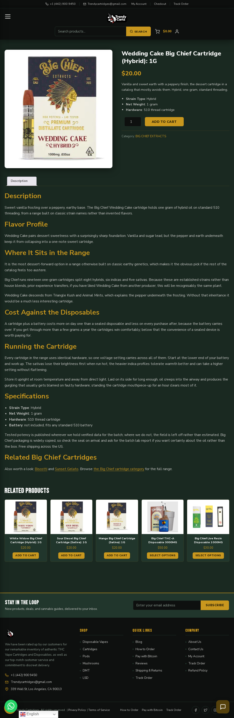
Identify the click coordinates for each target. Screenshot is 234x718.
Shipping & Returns (149, 670)
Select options (163, 555)
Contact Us (195, 649)
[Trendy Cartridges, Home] (117, 18)
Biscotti (41, 468)
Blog (139, 642)
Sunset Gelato (66, 468)
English (32, 714)
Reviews (142, 663)
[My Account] (177, 31)
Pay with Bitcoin (146, 656)
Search (140, 31)
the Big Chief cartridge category (118, 468)
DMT (86, 670)
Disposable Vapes (95, 642)
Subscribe (215, 605)
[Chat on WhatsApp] (11, 706)
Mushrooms (91, 663)
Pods (86, 656)
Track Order (181, 4)
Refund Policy (197, 670)
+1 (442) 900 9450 (63, 4)
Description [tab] (19, 181)
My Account (138, 4)
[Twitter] (205, 710)
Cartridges (90, 649)
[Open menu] (7, 16)
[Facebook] (195, 710)
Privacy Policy (77, 710)
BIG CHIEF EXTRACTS (151, 136)
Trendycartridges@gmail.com (107, 4)
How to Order (145, 649)
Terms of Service (99, 710)
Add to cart (164, 121)
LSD (85, 678)
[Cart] (157, 31)
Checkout (160, 4)
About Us (194, 642)
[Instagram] (215, 710)
